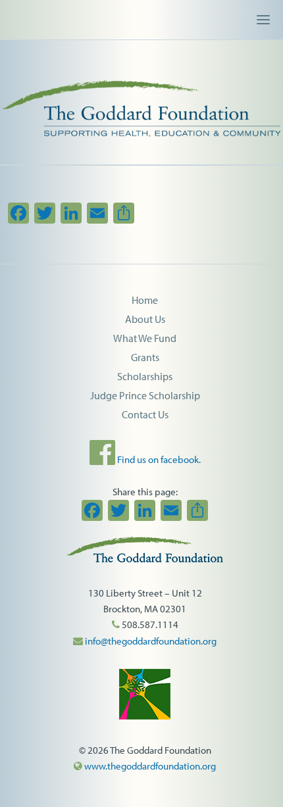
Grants (145, 357)
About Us (145, 319)
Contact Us (145, 414)
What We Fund (144, 338)
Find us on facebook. (158, 459)
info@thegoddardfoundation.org (150, 641)
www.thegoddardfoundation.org (149, 766)
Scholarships (144, 376)
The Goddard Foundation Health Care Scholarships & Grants (141, 95)
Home (145, 299)
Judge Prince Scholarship (145, 395)
